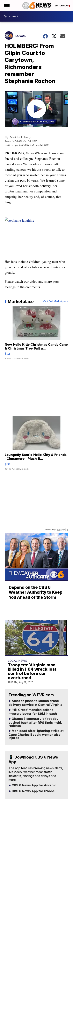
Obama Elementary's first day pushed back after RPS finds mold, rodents (35, 722)
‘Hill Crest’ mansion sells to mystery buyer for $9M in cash (33, 712)
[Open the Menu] (6, 5)
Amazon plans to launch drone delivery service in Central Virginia (35, 703)
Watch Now (62, 5)
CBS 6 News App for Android (33, 785)
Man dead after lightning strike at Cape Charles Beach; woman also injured (36, 734)
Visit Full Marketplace (55, 301)
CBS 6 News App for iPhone (33, 791)
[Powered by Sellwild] (62, 529)
